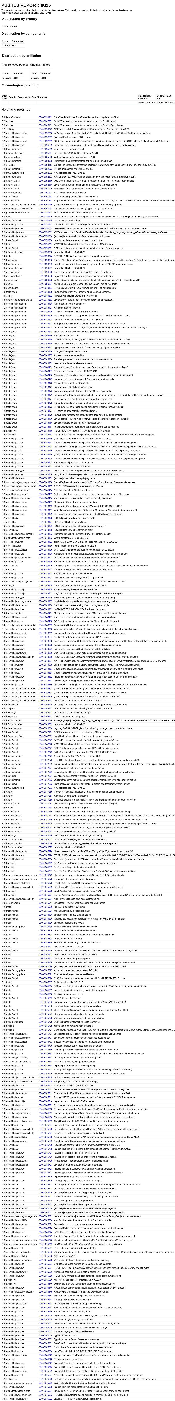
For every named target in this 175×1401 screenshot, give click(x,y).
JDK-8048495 (45, 316)
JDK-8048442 (45, 466)
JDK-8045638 (45, 1319)
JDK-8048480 (45, 375)
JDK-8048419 (45, 550)
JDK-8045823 (45, 974)
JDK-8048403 (45, 609)
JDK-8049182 (45, 296)
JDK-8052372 (45, 173)
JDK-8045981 (45, 871)
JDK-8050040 (45, 272)
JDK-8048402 (45, 613)
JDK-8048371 (45, 716)
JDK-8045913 (45, 911)
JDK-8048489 (45, 339)
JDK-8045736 (45, 1117)
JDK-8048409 (45, 585)
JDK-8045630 (45, 1351)
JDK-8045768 (45, 1054)
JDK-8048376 (45, 696)
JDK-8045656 (45, 1272)
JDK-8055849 (45, 149)
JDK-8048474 (45, 399)
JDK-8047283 (45, 732)
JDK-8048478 (45, 383)
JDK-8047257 (45, 796)
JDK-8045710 (45, 1177)
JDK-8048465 (45, 431)
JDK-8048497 (45, 308)
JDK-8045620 (45, 1379)
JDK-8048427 (45, 522)
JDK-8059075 (45, 129)
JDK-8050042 (45, 264)
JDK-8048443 (45, 462)
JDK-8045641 (45, 1307)
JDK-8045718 (45, 1149)
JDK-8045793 (45, 1006)
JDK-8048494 (45, 320)
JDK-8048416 (45, 562)
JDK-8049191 (45, 288)
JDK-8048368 (45, 728)
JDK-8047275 (45, 752)
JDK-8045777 (45, 1030)
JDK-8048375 (45, 700)
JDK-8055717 (45, 153)
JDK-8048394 (45, 637)
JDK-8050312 (45, 228)
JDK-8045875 (45, 931)
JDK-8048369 (45, 724)
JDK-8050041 (45, 268)
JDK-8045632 (45, 1343)
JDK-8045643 (45, 1300)
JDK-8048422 (45, 538)
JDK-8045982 (45, 867)
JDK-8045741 (45, 1097)
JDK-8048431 (45, 510)
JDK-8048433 (45, 502)
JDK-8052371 (45, 177)
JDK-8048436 (45, 490)
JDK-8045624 (45, 1375)
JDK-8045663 (45, 1256)
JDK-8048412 (45, 577)
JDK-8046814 (45, 823)
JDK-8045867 (45, 946)
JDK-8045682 (45, 1216)
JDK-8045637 (45, 1323)
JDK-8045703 (45, 1204)
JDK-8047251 (45, 808)
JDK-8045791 (45, 1014)
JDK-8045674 (45, 1232)
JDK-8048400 (45, 621)
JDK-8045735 (45, 1121)
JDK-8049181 (45, 300)
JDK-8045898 (45, 915)
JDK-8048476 (45, 391)
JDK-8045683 (45, 1212)
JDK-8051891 (45, 193)
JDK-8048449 (45, 439)
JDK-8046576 (45, 843)
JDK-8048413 (45, 573)
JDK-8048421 (45, 542)
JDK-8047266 (45, 772)
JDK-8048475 (45, 395)
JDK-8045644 (45, 1296)
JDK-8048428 (45, 518)
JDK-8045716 (45, 1157)
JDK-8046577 (45, 839)
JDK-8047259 (45, 792)
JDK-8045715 (45, 1161)
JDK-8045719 (45, 1145)
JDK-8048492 (45, 327)
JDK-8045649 (45, 1284)
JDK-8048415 (45, 566)
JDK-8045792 (45, 1010)
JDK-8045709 (45, 1180)
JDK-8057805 (45, 141)
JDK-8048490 (45, 335)
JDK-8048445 (45, 454)
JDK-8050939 (45, 220)
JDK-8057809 (45, 137)
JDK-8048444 (45, 458)
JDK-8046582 (45, 827)
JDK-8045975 (45, 875)
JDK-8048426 (45, 526)
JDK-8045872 (45, 938)
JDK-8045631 (45, 1347)
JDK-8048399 (45, 625)
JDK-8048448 (45, 443)
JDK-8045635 (45, 1331)
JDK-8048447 (45, 446)
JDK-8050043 (45, 260)
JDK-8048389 (45, 657)
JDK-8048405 (45, 601)
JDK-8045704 (45, 1200)
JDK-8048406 (45, 597)
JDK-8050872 (45, 224)
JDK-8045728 (45, 1129)
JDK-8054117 (45, 165)
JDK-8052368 (45, 185)
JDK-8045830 (45, 962)
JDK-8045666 (45, 1252)
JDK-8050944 (45, 208)
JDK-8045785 (45, 1018)
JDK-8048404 (45, 605)
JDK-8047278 (45, 744)
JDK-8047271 (45, 756)
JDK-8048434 (45, 498)
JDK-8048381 (45, 681)
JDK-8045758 (45, 1081)
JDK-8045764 (45, 1061)
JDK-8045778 (45, 1026)
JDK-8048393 (45, 641)
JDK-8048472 (45, 407)
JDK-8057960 (45, 133)
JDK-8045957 (45, 895)
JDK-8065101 (45, 125)
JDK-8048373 (45, 708)
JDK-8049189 (45, 292)
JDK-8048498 (45, 304)
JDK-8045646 (45, 1288)
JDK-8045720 (45, 1141)
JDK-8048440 (45, 474)
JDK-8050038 (45, 276)
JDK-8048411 (45, 581)
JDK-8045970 (45, 883)
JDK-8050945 (45, 204)
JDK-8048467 (45, 427)
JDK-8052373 (45, 169)
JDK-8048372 (45, 712)
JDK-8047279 (45, 740)
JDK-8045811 (45, 990)
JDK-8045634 (45, 1335)
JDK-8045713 (45, 1169)
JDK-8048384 (45, 669)
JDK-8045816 (45, 986)
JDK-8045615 (45, 1387)
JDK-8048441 (45, 470)
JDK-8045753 (45, 1085)
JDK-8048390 (45, 653)
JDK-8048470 (45, 415)
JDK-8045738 (45, 1109)
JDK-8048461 (45, 435)
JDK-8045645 (45, 1292)
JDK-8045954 (45, 899)
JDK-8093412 (45, 117)
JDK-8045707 (45, 1188)
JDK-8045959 (45, 887)
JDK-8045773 (45, 1038)
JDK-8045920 (45, 907)
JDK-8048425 (45, 530)
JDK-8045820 (45, 978)
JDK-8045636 (45, 1327)
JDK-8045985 (45, 863)
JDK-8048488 (45, 343)
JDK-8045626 (45, 1367)
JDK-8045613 (45, 1395)
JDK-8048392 (45, 645)
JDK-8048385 (45, 665)
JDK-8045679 (45, 1224)
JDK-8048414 (45, 569)
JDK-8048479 (45, 379)
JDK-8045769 (45, 1050)
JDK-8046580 (45, 835)
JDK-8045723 (45, 1137)
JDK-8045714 (45, 1165)
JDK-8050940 (45, 216)
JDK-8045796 (45, 1002)
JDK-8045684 (45, 1208)
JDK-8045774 (45, 1034)
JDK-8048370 (45, 720)
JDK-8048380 (45, 685)
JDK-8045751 (45, 1089)
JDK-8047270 (45, 760)
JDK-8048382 (45, 677)
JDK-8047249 (45, 812)
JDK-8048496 (45, 312)
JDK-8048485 (45, 355)
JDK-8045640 (45, 1311)
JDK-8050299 (45, 244)
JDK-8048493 (45, 323)
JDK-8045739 (45, 1105)
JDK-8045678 (45, 1228)
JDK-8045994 (45, 855)
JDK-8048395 (45, 633)
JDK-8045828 (45, 966)
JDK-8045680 (45, 1220)
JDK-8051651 (45, 197)
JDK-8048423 (45, 534)
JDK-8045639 (45, 1315)
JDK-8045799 (45, 998)
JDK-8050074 (45, 256)
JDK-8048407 (45, 593)
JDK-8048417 (45, 558)
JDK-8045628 (45, 1359)
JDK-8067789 (45, 121)
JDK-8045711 (45, 1173)
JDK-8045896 (45, 919)
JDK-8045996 (45, 851)
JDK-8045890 (45, 923)
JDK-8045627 (45, 1363)
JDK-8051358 (45, 200)
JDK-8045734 (45, 1125)
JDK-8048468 (45, 423)
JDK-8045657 (45, 1268)
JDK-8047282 (45, 736)
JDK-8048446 (45, 450)
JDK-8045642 (45, 1303)
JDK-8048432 (45, 506)
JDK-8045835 (45, 958)
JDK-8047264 (45, 776)
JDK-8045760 (45, 1073)
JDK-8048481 (45, 371)
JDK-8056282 (45, 145)
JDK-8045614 (45, 1391)
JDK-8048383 (45, 673)
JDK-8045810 (45, 994)
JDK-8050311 (45, 232)
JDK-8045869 (45, 942)
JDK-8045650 (45, 1280)
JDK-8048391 (45, 649)
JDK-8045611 (45, 1399)
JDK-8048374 (45, 704)
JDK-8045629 (45, 1355)
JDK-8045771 (45, 1042)
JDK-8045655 (45, 1276)
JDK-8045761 (45, 1069)
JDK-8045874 (45, 934)
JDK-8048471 (45, 411)
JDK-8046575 (45, 847)
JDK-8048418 (45, 554)
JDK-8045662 (45, 1260)
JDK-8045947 (45, 903)
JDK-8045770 (45, 1046)
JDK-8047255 (45, 800)
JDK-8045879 (45, 927)
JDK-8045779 (45, 1022)
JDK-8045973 (45, 879)
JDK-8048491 (45, 331)
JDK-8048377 (45, 692)
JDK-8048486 (45, 351)
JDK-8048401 (45, 617)
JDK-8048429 (45, 514)
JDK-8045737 (45, 1113)
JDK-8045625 (45, 1371)
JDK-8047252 (45, 804)
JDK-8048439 (45, 478)
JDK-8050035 (45, 280)
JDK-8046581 (45, 831)
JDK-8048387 (45, 661)
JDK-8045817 (45, 982)
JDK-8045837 (45, 954)
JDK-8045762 (45, 1065)
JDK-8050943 (45, 212)
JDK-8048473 (45, 403)
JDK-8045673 (45, 1236)
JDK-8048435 (45, 494)
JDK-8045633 (45, 1339)
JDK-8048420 (45, 546)
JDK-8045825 (45, 970)
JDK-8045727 (45, 1133)
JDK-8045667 (45, 1248)
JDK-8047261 (45, 788)
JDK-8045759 (45, 1077)
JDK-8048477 (45, 387)
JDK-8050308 (45, 240)
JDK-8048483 (45, 363)
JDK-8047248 (45, 815)
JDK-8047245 (45, 819)
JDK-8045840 (45, 950)
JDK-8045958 (45, 891)
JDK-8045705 (45, 1196)
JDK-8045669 (45, 1244)
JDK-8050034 (45, 284)
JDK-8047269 (45, 764)
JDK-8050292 (45, 248)
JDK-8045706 (45, 1192)
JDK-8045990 (45, 859)
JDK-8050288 (45, 252)
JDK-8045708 (45, 1184)
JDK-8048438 (45, 482)
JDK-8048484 (45, 359)
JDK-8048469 (45, 419)
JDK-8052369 (45, 181)
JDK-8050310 (45, 236)
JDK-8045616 (45, 1383)
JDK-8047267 (45, 768)
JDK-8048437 (45, 486)
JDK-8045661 (45, 1264)
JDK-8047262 (45, 784)
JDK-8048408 (45, 589)
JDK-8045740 (45, 1101)
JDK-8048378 (45, 689)
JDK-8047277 (45, 748)
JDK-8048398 (45, 629)
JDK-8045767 (45, 1057)
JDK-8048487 (45, 347)
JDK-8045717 (45, 1153)
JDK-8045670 (45, 1240)
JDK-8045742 (45, 1093)
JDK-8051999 (45, 189)
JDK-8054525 (45, 161)
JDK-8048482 (45, 367)
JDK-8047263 (45, 780)
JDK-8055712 (45, 157)
